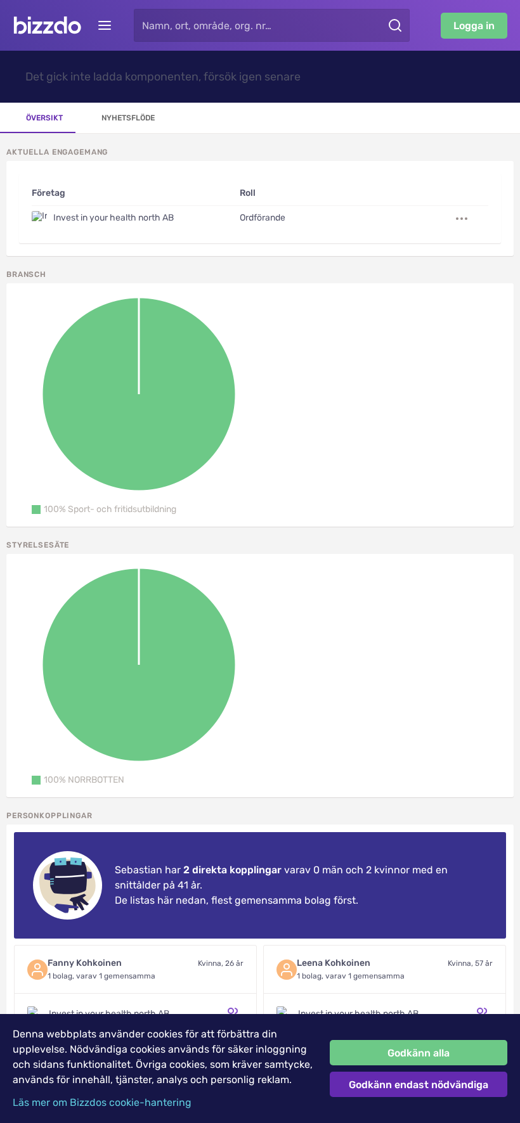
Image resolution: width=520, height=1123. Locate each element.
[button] (104, 509)
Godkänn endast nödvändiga (418, 1085)
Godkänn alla (418, 1053)
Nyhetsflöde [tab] (128, 117)
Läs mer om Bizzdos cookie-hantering (102, 1102)
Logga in (474, 26)
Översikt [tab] (44, 117)
